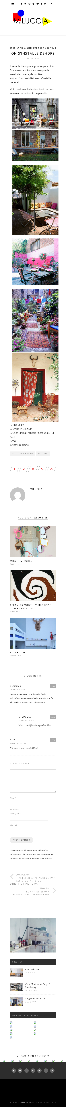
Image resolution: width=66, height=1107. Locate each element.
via (14, 441)
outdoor (42, 454)
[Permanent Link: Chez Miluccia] (16, 976)
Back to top (47, 1102)
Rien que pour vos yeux (41, 48)
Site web (13, 825)
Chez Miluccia (32, 969)
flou (13, 739)
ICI (52, 432)
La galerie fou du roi (35, 998)
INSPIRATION (17, 48)
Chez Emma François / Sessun (29, 432)
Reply (52, 686)
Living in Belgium (22, 428)
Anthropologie (20, 445)
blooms (15, 685)
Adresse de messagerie (15, 811)
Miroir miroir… (21, 560)
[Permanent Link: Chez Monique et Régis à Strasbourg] (16, 990)
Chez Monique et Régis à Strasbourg (37, 985)
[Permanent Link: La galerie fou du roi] (16, 1005)
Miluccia (36, 488)
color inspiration (22, 454)
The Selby (18, 424)
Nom (13, 798)
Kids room (17, 652)
